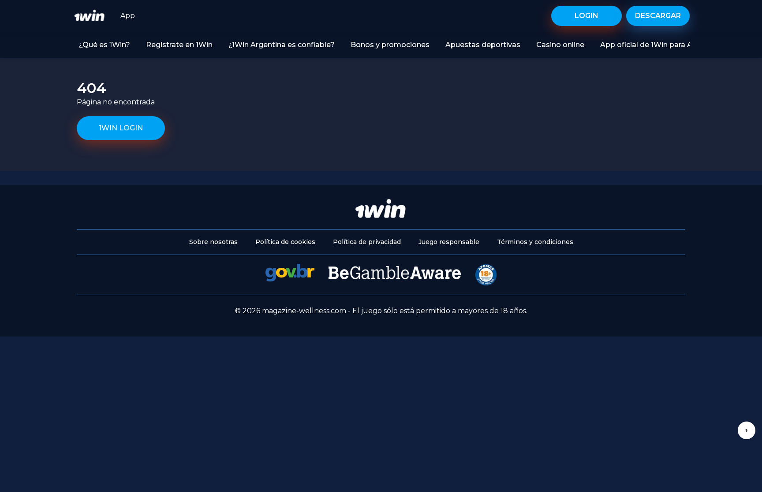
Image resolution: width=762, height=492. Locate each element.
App (127, 15)
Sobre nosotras (213, 242)
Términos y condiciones (535, 242)
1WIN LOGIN (121, 128)
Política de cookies (285, 242)
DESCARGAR (658, 15)
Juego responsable (448, 242)
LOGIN (586, 15)
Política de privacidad (367, 242)
